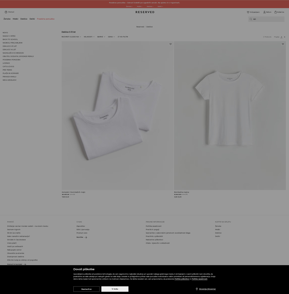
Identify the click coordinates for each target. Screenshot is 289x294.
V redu (115, 289)
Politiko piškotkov (182, 279)
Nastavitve (86, 289)
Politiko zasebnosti (199, 279)
